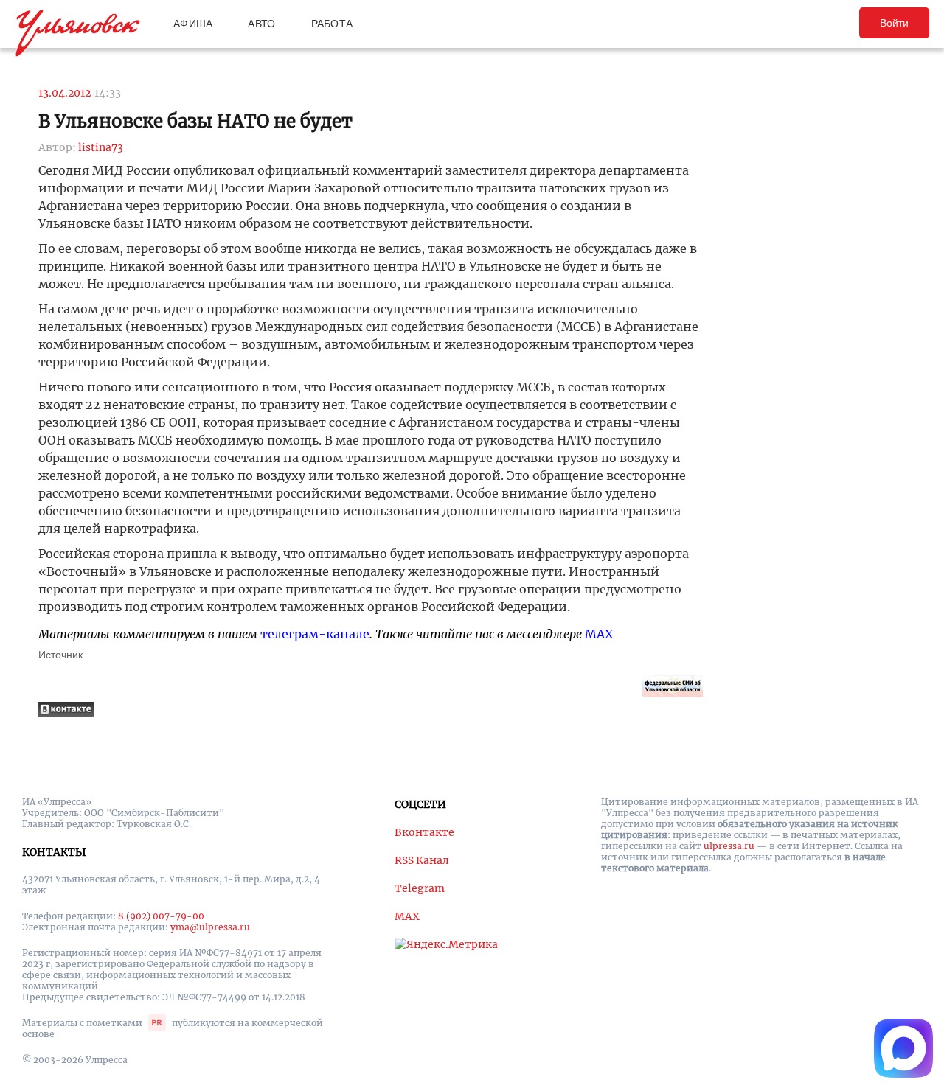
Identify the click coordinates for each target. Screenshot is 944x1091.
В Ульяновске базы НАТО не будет (195, 121)
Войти (894, 23)
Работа (332, 23)
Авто (261, 23)
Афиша (192, 23)
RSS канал (422, 860)
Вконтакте (424, 832)
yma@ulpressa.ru (210, 927)
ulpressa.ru (729, 845)
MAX (599, 634)
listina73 (100, 147)
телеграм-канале (314, 634)
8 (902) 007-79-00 (161, 915)
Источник (60, 654)
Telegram (420, 888)
